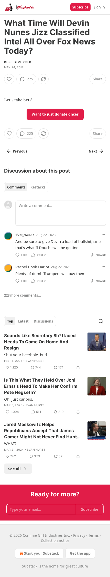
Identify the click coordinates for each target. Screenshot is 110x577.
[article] (55, 352)
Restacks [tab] (37, 187)
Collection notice (55, 540)
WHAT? (10, 443)
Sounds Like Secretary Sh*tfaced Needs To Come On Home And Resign (40, 342)
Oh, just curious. (18, 399)
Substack (29, 566)
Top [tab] (10, 321)
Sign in (99, 7)
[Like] (9, 79)
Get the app (80, 553)
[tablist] (26, 187)
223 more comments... (22, 295)
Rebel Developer (17, 62)
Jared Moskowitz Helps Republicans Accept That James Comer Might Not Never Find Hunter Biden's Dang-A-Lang (42, 431)
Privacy (79, 535)
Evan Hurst (35, 361)
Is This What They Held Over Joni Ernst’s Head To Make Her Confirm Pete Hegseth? (41, 386)
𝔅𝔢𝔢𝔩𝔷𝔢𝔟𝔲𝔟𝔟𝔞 (24, 234)
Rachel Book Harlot (32, 266)
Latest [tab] (23, 321)
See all (14, 468)
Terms (93, 535)
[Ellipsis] (103, 234)
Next (93, 151)
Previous (20, 151)
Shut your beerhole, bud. (26, 354)
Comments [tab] (16, 187)
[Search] (101, 321)
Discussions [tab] (43, 321)
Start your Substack (41, 553)
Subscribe (80, 7)
